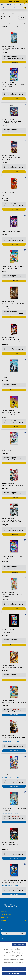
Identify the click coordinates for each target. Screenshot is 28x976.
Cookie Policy (13, 964)
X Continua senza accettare (19, 944)
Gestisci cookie (15, 973)
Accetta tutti (15, 968)
